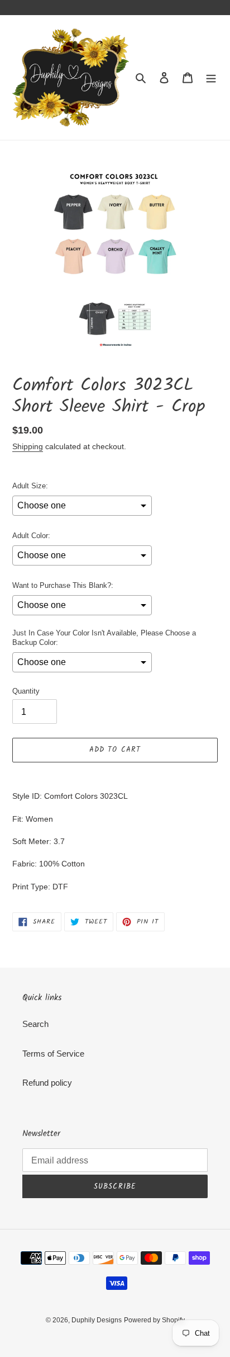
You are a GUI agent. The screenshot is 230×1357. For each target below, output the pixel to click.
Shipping (27, 446)
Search (35, 1024)
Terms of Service (53, 1053)
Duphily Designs (96, 1320)
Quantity (26, 691)
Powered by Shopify (154, 1320)
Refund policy (47, 1082)
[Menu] (211, 77)
